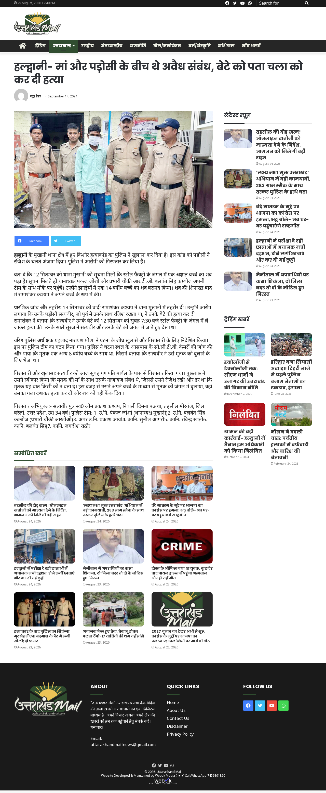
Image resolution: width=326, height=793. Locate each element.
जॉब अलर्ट (251, 46)
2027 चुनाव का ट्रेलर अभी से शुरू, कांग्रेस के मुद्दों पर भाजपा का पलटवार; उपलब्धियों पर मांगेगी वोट (181, 636)
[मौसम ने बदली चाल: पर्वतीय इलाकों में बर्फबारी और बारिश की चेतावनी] (291, 414)
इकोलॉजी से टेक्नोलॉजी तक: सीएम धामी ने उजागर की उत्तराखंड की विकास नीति (244, 375)
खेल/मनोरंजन (167, 46)
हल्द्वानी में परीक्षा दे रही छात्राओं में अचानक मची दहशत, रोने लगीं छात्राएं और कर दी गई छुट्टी (44, 573)
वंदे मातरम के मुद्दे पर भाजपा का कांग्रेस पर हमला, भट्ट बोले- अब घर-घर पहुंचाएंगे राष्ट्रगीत (181, 510)
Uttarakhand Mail (169, 772)
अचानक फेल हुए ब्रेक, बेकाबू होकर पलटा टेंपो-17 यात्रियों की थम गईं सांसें (113, 634)
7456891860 (216, 775)
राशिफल (226, 46)
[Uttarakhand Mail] (37, 23)
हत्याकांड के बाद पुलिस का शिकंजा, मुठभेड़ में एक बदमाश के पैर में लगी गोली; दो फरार (42, 636)
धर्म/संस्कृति (199, 46)
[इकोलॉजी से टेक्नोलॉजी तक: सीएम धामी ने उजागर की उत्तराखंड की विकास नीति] (244, 344)
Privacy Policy (180, 734)
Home (173, 702)
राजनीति (138, 46)
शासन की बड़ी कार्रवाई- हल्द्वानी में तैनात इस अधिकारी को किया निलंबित (244, 441)
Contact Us (178, 718)
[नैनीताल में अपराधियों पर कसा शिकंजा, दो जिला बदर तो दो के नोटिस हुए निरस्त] (113, 546)
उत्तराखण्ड (62, 46)
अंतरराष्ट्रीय (112, 46)
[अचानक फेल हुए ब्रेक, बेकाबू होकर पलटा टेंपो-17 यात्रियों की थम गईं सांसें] (113, 609)
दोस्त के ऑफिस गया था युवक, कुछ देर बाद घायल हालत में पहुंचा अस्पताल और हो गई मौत (182, 573)
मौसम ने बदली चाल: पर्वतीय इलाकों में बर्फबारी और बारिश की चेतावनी (289, 445)
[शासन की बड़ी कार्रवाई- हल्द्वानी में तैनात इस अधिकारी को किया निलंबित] (244, 414)
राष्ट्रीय (87, 46)
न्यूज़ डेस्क (35, 96)
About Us (176, 710)
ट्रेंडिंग (40, 46)
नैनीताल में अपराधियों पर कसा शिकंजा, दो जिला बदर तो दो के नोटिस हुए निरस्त (113, 573)
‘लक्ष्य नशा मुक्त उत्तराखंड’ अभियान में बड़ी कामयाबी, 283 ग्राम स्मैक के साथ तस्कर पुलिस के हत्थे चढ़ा (113, 510)
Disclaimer (177, 726)
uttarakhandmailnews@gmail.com (123, 744)
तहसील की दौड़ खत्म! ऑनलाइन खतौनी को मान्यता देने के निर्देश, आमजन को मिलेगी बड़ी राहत (40, 510)
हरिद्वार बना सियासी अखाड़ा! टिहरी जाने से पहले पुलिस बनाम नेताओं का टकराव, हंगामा (291, 375)
